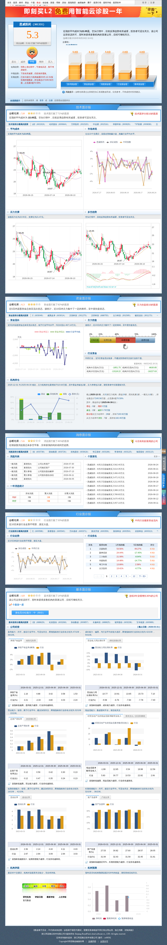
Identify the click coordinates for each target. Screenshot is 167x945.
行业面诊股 (122, 84)
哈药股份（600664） (51, 124)
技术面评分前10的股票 (146, 113)
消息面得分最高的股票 (18, 452)
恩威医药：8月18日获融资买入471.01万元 (105, 477)
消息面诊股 (106, 84)
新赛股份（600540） (49, 531)
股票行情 (97, 2)
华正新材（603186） (93, 452)
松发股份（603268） (51, 622)
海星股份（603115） (137, 452)
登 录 (144, 2)
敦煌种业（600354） (115, 531)
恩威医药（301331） (32, 24)
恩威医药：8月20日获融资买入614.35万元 (105, 469)
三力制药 (103, 557)
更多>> (157, 456)
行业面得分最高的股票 (18, 531)
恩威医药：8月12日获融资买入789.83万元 (105, 494)
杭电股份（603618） (71, 452)
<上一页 (98, 576)
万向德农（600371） (71, 531)
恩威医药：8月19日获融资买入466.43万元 (105, 473)
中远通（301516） (94, 124)
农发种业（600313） (137, 531)
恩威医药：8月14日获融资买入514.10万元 (105, 486)
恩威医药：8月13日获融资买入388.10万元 (105, 490)
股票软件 (117, 2)
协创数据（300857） (73, 622)
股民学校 (107, 2)
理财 (58, 2)
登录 (42, 100)
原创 (64, 2)
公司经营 (14, 627)
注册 (51, 100)
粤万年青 (103, 564)
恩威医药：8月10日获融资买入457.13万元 (105, 503)
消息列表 (14, 456)
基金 (27, 2)
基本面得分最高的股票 (18, 622)
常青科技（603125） (115, 452)
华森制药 (103, 560)
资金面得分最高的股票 (18, 315)
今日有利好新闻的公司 (146, 441)
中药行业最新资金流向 (146, 520)
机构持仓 (14, 380)
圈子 (89, 2)
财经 (21, 2)
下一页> (142, 576)
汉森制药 (103, 549)
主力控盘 (92, 320)
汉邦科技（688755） (93, 315)
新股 (52, 2)
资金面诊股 (89, 84)
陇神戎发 (103, 553)
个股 (33, 2)
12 (134, 576)
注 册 (152, 2)
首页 (9, 2)
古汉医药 (103, 568)
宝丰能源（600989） (138, 622)
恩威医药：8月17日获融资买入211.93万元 (105, 482)
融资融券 (82, 2)
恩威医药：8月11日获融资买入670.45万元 (105, 499)
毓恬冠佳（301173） (137, 315)
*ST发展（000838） (136, 124)
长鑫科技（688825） (94, 622)
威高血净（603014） (49, 315)
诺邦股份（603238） (116, 622)
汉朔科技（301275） (71, 315)
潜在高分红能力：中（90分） (30, 612)
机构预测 (92, 867)
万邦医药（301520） (73, 124)
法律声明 (92, 941)
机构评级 (14, 867)
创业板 (45, 2)
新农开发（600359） (93, 531)
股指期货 (72, 2)
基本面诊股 (139, 84)
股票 (15, 2)
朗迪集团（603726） (50, 452)
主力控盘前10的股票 (147, 304)
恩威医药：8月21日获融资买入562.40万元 (105, 465)
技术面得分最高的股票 (18, 124)
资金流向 (14, 320)
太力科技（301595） (115, 315)
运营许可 (104, 941)
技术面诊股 (72, 84)
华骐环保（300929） (115, 124)
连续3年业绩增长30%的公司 (143, 596)
